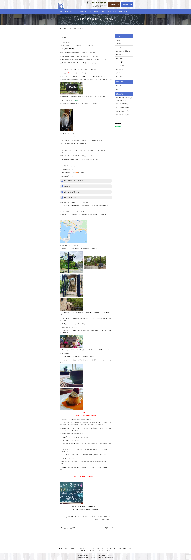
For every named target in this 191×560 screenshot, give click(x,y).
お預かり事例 (105, 11)
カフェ (78, 517)
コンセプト (73, 11)
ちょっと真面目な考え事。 (123, 107)
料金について (97, 11)
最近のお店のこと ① (122, 111)
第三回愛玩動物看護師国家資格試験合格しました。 (124, 99)
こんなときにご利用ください (84, 11)
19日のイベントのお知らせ (123, 115)
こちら (76, 100)
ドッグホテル (83, 517)
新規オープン (98, 519)
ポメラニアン (90, 517)
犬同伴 (109, 519)
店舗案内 (66, 11)
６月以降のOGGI (108, 528)
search (129, 12)
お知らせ (118, 85)
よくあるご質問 (123, 11)
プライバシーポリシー (122, 73)
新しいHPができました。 (123, 104)
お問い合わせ (119, 69)
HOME (60, 11)
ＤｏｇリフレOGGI (68, 517)
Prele (74, 517)
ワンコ (102, 517)
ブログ (65, 28)
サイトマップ (119, 76)
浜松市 (103, 519)
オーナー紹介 (113, 11)
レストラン (97, 517)
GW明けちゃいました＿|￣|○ (67, 528)
